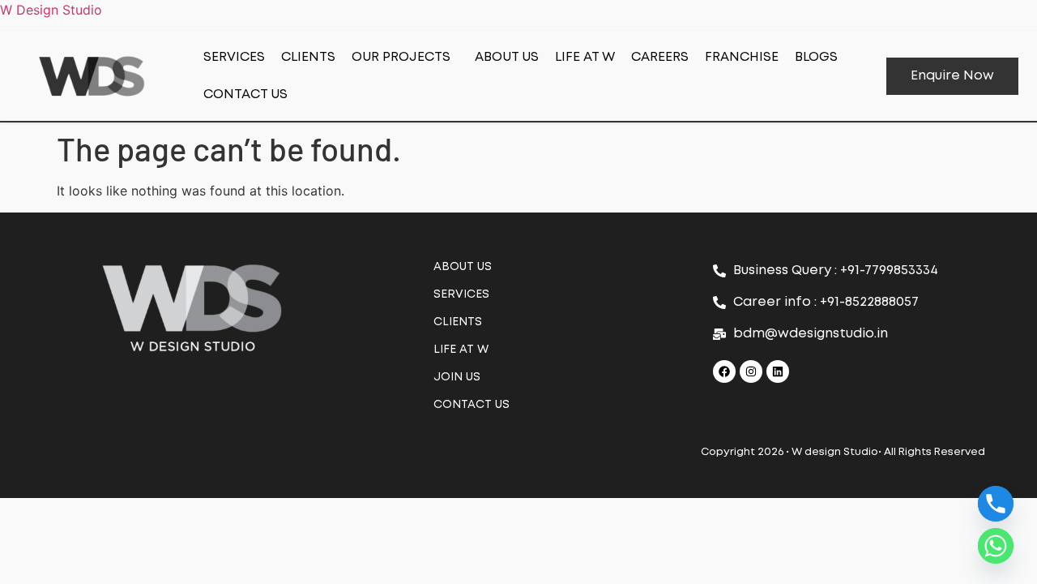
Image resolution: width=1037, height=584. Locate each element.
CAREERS (660, 57)
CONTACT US (245, 94)
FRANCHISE (742, 57)
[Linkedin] (777, 371)
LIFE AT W (585, 57)
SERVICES (234, 57)
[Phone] (996, 504)
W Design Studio (51, 10)
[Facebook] (724, 371)
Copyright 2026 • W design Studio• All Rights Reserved (843, 452)
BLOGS (816, 57)
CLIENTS (308, 57)
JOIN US (456, 377)
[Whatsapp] (996, 546)
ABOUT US (507, 57)
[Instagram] (751, 371)
